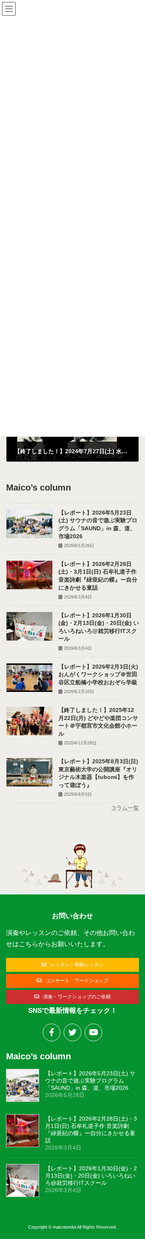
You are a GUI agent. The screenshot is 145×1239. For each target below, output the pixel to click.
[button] (72, 965)
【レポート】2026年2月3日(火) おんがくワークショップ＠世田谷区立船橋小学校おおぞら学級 (98, 674)
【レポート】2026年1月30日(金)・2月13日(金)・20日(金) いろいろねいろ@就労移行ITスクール (91, 1175)
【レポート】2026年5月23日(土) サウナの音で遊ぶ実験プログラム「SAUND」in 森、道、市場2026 (90, 1080)
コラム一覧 (125, 808)
